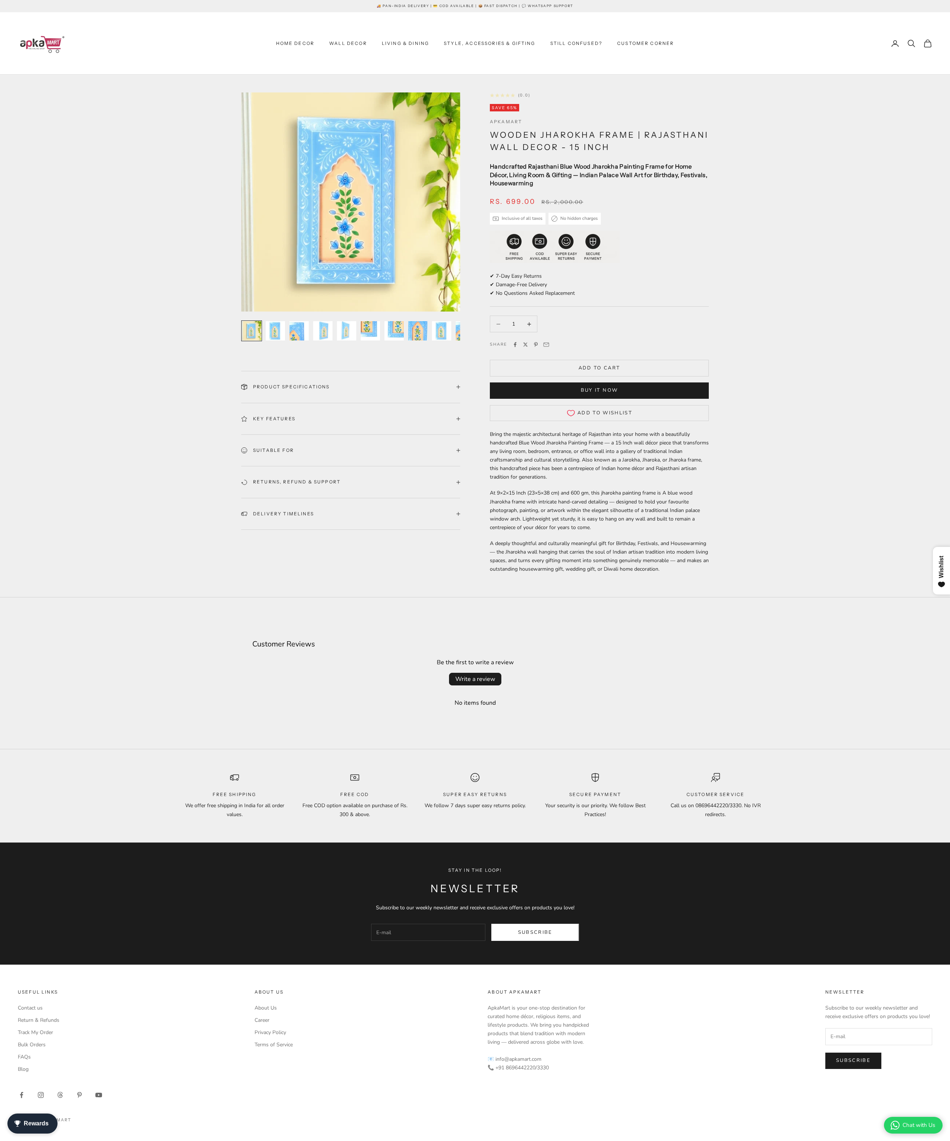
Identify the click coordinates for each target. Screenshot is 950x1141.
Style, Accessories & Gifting (489, 43)
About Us (266, 1007)
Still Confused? (576, 43)
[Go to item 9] (441, 330)
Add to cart (599, 368)
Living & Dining (405, 43)
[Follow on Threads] (60, 1095)
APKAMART (506, 121)
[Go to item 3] (299, 330)
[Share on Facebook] (515, 345)
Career (262, 1020)
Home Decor (295, 43)
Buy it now (599, 390)
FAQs (24, 1056)
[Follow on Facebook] (21, 1095)
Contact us (30, 1007)
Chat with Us (918, 1125)
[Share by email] (546, 345)
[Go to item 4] (322, 330)
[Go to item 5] (346, 330)
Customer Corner (645, 43)
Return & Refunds (38, 1020)
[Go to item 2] (275, 330)
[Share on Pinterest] (536, 345)
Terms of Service (274, 1044)
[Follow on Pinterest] (79, 1095)
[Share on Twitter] (525, 345)
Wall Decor (348, 43)
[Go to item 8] (417, 330)
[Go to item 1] (251, 330)
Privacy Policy (270, 1032)
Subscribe (535, 932)
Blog (23, 1069)
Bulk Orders (32, 1044)
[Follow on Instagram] (41, 1095)
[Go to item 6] (370, 330)
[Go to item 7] (394, 330)
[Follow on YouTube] (98, 1095)
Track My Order (35, 1032)
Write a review (475, 679)
